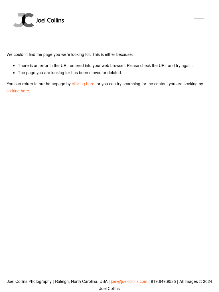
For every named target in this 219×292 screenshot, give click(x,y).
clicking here (83, 83)
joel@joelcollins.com (129, 281)
